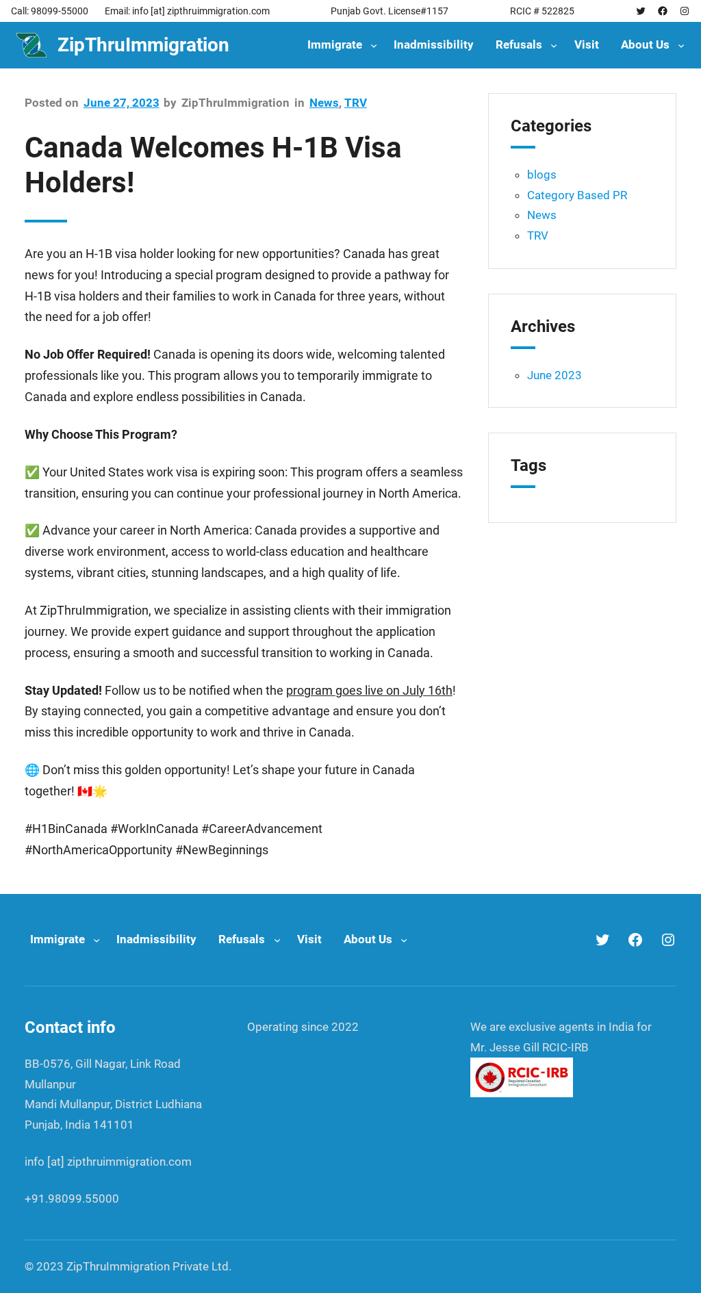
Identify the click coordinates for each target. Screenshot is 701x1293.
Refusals (519, 44)
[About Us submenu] (681, 45)
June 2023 (554, 375)
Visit (586, 44)
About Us (645, 44)
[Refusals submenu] (553, 45)
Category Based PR (577, 195)
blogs (542, 174)
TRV (355, 103)
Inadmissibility (434, 44)
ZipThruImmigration (143, 45)
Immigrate (334, 44)
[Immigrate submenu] (373, 45)
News (324, 103)
